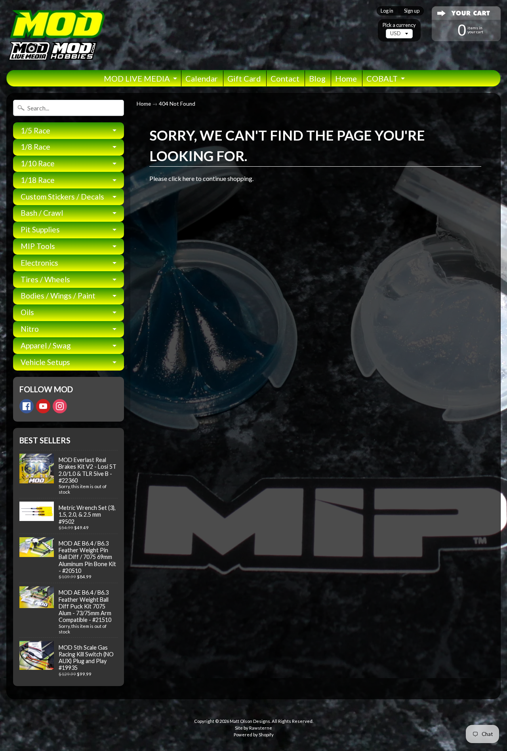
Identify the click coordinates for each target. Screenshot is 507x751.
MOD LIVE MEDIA (137, 78)
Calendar (201, 78)
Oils (27, 312)
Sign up (411, 10)
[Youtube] (43, 406)
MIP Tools (38, 246)
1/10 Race (38, 163)
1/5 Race (35, 130)
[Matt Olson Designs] (55, 35)
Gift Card (244, 78)
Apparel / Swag (46, 345)
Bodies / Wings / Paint (58, 295)
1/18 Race (38, 179)
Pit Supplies (40, 229)
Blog (317, 78)
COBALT (382, 78)
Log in (387, 10)
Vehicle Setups (45, 362)
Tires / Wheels (45, 279)
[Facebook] (26, 406)
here (188, 178)
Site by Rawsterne (253, 727)
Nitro (30, 328)
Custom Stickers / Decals (62, 196)
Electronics (39, 262)
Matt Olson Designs (250, 721)
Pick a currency (399, 25)
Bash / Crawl (42, 212)
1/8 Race (35, 146)
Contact (285, 78)
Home (346, 78)
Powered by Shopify (254, 734)
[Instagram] (60, 406)
